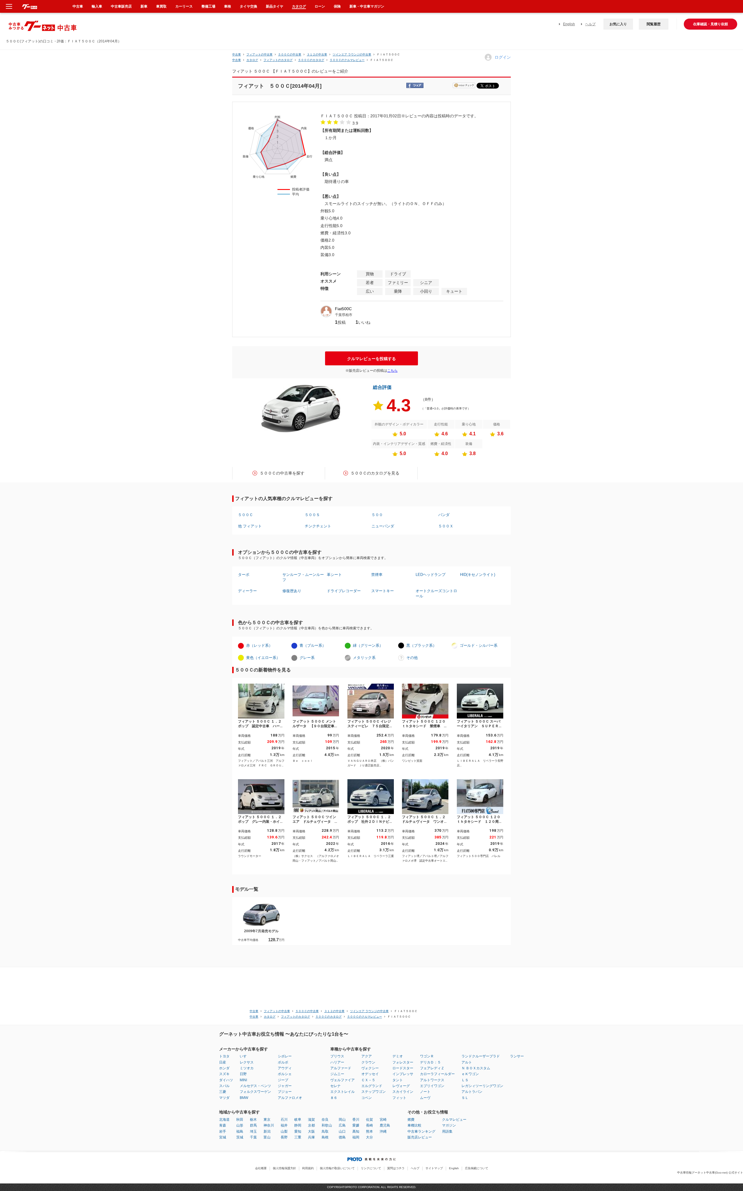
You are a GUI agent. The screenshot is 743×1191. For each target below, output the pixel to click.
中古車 (236, 54)
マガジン (449, 1125)
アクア (366, 1056)
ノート (425, 1092)
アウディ (285, 1068)
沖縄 (383, 1131)
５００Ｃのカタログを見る (375, 473)
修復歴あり (291, 591)
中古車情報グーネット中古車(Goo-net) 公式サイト (710, 1172)
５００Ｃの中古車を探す (282, 473)
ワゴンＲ (427, 1056)
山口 (342, 1131)
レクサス (247, 1062)
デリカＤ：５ (430, 1062)
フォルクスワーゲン (255, 1092)
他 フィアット (250, 526)
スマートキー (382, 591)
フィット (399, 1098)
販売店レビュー (419, 1137)
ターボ (243, 574)
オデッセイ (370, 1074)
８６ (333, 1098)
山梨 (284, 1131)
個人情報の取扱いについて (337, 1168)
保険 (337, 6)
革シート (334, 574)
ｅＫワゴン (470, 1074)
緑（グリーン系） (368, 645)
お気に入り (618, 24)
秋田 (239, 1120)
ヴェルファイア (342, 1080)
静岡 (297, 1125)
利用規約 (308, 1168)
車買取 (161, 6)
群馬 (253, 1125)
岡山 (342, 1120)
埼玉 (253, 1131)
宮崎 (383, 1120)
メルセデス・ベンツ (255, 1086)
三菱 (222, 1092)
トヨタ (224, 1056)
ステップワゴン (373, 1092)
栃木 (253, 1120)
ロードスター (402, 1068)
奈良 (325, 1120)
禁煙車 (377, 574)
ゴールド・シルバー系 (478, 645)
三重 (297, 1137)
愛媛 (355, 1125)
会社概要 (261, 1168)
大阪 (311, 1131)
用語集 (447, 1131)
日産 (222, 1062)
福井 (284, 1125)
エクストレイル (342, 1092)
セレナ (335, 1086)
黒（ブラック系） (421, 645)
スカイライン (402, 1092)
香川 (355, 1120)
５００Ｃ (245, 515)
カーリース (184, 6)
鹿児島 (385, 1125)
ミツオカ (247, 1068)
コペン (366, 1098)
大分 (369, 1137)
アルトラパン (471, 1092)
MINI (243, 1080)
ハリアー (337, 1062)
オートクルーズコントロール (436, 593)
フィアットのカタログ (278, 60)
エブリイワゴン (432, 1086)
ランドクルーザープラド (480, 1056)
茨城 (239, 1137)
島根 (325, 1137)
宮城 (222, 1137)
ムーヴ (425, 1098)
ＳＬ (464, 1098)
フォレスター (402, 1062)
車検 (227, 6)
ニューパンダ (383, 526)
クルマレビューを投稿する (371, 358)
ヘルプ (590, 24)
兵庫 (311, 1137)
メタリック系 (364, 657)
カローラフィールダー (437, 1074)
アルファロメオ (290, 1098)
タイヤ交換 (248, 6)
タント (397, 1080)
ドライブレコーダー (344, 591)
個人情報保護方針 (284, 1168)
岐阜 (297, 1120)
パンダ (444, 515)
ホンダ (224, 1068)
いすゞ (245, 1056)
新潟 (267, 1131)
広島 (342, 1125)
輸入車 (97, 6)
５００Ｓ (312, 515)
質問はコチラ (396, 1168)
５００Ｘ (445, 526)
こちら (392, 371)
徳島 (342, 1137)
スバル (224, 1086)
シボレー (285, 1056)
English (569, 24)
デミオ (397, 1056)
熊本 (369, 1131)
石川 (284, 1120)
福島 (239, 1131)
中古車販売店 (121, 6)
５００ (377, 515)
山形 (239, 1125)
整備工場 (208, 6)
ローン (320, 6)
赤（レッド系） (259, 645)
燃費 (410, 1120)
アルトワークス (432, 1080)
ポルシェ (285, 1074)
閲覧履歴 (654, 24)
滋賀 (311, 1120)
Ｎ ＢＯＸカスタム (475, 1068)
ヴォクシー (370, 1068)
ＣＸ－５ (368, 1080)
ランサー (517, 1056)
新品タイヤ (274, 6)
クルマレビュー (454, 1120)
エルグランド (371, 1086)
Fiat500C (343, 308)
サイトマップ (434, 1168)
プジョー (285, 1092)
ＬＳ (464, 1080)
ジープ (283, 1080)
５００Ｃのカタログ (311, 60)
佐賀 (369, 1120)
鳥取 (325, 1131)
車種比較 (414, 1125)
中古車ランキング (421, 1131)
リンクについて (371, 1168)
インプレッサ (402, 1074)
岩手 (222, 1131)
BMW (244, 1098)
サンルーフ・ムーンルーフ (303, 577)
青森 (222, 1125)
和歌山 (327, 1125)
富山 (267, 1137)
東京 (267, 1120)
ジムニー (337, 1074)
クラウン (368, 1062)
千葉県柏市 (343, 315)
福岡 (355, 1137)
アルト (466, 1062)
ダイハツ (226, 1080)
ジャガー (285, 1086)
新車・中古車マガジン (366, 6)
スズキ (224, 1074)
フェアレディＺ (432, 1068)
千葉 (253, 1137)
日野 (243, 1074)
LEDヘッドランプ (431, 574)
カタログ (299, 6)
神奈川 (269, 1125)
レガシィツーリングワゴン (482, 1086)
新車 (143, 6)
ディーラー (247, 591)
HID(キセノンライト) (477, 574)
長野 (284, 1137)
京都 (311, 1125)
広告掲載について (476, 1168)
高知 (355, 1131)
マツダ (224, 1098)
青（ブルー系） (313, 645)
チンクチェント (318, 526)
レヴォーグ (401, 1086)
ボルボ (283, 1062)
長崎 (369, 1125)
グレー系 (307, 657)
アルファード (340, 1068)
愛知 (297, 1131)
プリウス (337, 1056)
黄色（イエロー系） (263, 657)
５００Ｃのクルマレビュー (347, 60)
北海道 (224, 1120)
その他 (412, 657)
